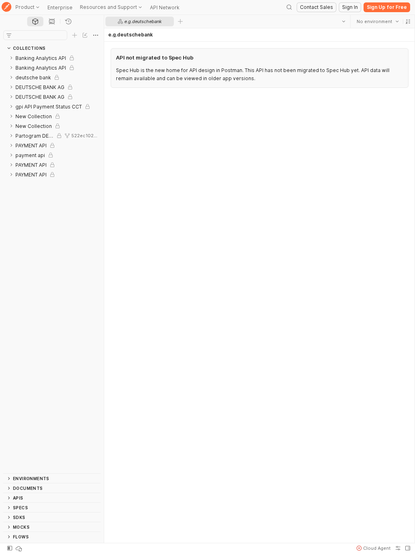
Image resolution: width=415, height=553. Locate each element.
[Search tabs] (343, 21)
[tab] (35, 21)
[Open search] (289, 7)
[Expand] (11, 58)
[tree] (52, 263)
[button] (408, 21)
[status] (19, 548)
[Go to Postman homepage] (6, 7)
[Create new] (74, 35)
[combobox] (377, 21)
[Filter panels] (9, 35)
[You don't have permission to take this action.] (180, 21)
